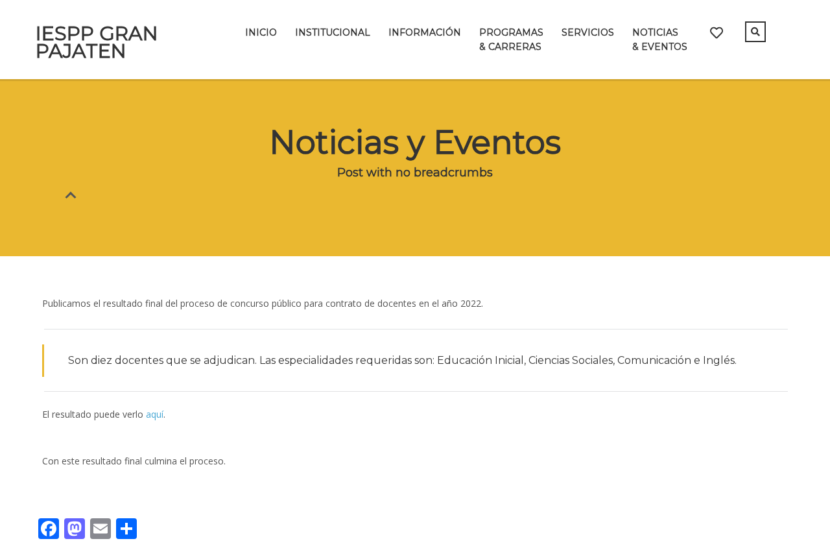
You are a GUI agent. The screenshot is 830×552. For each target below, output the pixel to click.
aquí (154, 414)
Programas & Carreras (511, 40)
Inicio (261, 32)
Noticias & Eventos (659, 40)
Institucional (332, 32)
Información (424, 32)
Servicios (588, 32)
